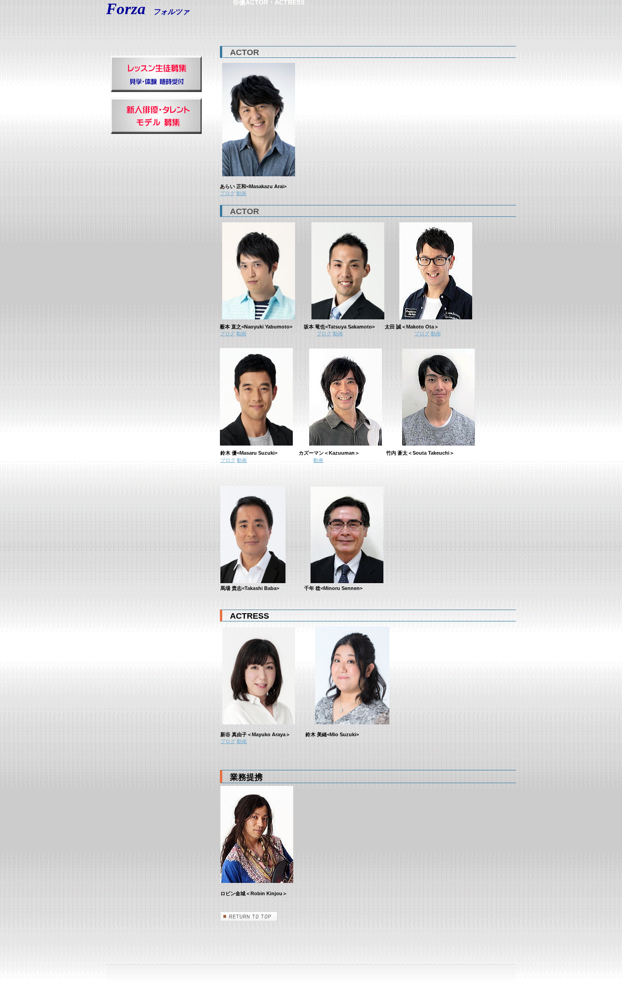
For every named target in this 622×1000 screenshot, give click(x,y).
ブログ (227, 193)
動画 (241, 193)
